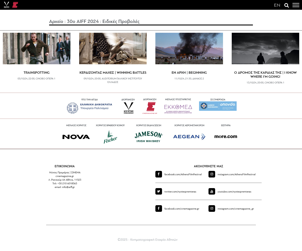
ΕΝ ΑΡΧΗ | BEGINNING (189, 73)
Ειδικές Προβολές (120, 21)
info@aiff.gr (68, 187)
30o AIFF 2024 (83, 21)
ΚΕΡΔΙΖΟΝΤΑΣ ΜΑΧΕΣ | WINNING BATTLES (113, 73)
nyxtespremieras (180, 192)
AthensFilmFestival (183, 174)
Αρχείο (56, 21)
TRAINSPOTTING (36, 73)
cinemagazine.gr (181, 209)
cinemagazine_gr (236, 209)
